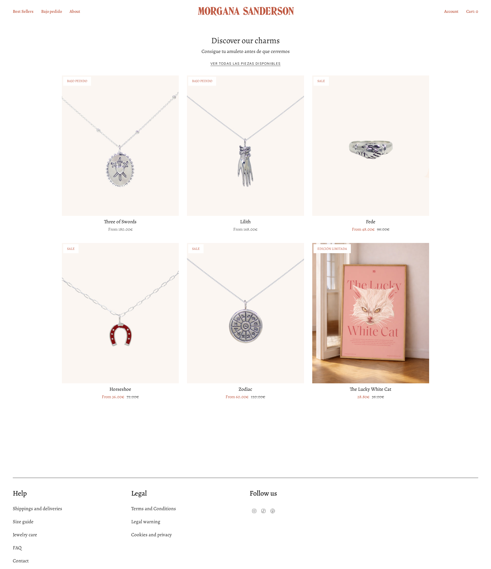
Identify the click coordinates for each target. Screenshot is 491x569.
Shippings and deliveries (37, 508)
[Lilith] (245, 145)
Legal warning (145, 521)
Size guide (23, 521)
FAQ (17, 547)
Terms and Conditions (153, 508)
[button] (75, 11)
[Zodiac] (245, 313)
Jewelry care (25, 534)
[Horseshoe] (120, 313)
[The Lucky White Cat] (370, 313)
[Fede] (370, 145)
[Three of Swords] (120, 145)
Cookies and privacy (151, 534)
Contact (21, 560)
